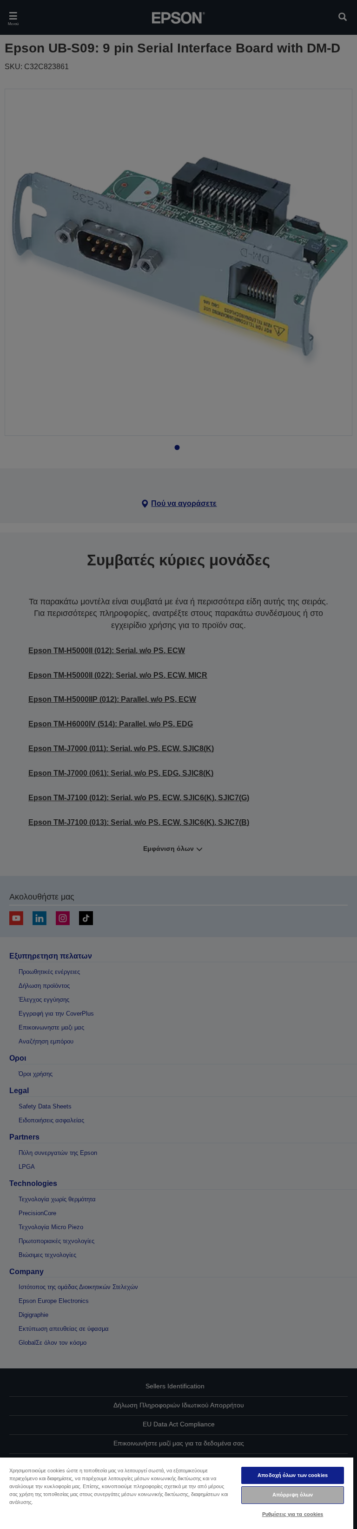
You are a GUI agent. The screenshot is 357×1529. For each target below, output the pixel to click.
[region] (176, 1493)
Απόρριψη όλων (292, 1494)
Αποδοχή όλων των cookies (293, 1475)
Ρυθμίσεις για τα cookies (293, 1514)
